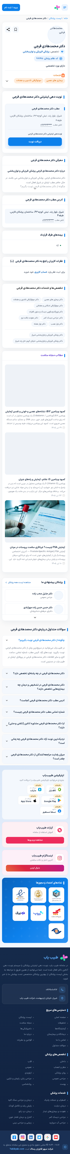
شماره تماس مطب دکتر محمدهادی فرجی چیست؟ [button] (39, 712)
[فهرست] (65, 7)
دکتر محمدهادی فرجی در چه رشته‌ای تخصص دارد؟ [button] (39, 673)
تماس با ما (61, 1040)
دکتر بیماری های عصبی (53, 299)
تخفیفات (62, 1023)
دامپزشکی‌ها (26, 1028)
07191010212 (51, 989)
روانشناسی (27, 1084)
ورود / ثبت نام (11, 7)
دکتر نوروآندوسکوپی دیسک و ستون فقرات (46, 311)
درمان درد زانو (25, 1111)
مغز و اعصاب (60, 1067)
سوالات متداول (59, 1045)
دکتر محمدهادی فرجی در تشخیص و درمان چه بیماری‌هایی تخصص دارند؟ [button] (41, 687)
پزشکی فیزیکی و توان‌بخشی (36, 51)
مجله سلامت (26, 1023)
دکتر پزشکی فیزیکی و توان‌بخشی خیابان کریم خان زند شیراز (39, 341)
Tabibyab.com (17, 1149)
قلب (30, 1061)
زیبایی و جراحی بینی (22, 1123)
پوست (63, 1084)
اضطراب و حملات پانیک (55, 1100)
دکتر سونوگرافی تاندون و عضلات (26, 299)
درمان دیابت (60, 1106)
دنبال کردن (35, 868)
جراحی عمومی (59, 1078)
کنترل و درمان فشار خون (20, 1117)
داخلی (63, 1061)
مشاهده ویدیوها (35, 840)
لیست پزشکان (55, 18)
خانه (66, 18)
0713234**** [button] (46, 124)
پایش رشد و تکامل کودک (20, 1106)
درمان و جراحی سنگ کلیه (20, 1100)
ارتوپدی (28, 1073)
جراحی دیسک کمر (57, 1117)
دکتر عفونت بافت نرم (29, 317)
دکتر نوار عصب (57, 324)
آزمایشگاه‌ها (60, 1028)
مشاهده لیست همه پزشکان (19, 582)
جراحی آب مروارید (57, 1123)
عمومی (28, 1067)
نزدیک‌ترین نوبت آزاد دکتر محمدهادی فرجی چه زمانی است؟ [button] (38, 741)
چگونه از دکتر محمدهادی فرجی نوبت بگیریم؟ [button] (42, 640)
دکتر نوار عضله (39, 324)
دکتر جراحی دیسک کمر (53, 317)
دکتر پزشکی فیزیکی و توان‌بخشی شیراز (47, 335)
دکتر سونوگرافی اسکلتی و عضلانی (49, 305)
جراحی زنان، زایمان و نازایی (19, 1078)
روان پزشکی (60, 1073)
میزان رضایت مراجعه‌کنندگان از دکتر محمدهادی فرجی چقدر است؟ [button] (38, 757)
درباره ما (28, 1034)
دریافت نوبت (35, 142)
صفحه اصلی (60, 1017)
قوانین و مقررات (24, 1040)
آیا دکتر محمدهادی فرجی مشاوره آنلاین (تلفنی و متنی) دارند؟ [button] (36, 725)
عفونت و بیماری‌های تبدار (54, 1111)
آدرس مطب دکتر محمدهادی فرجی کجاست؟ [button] (42, 700)
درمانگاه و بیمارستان (56, 1034)
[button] (15, 29)
